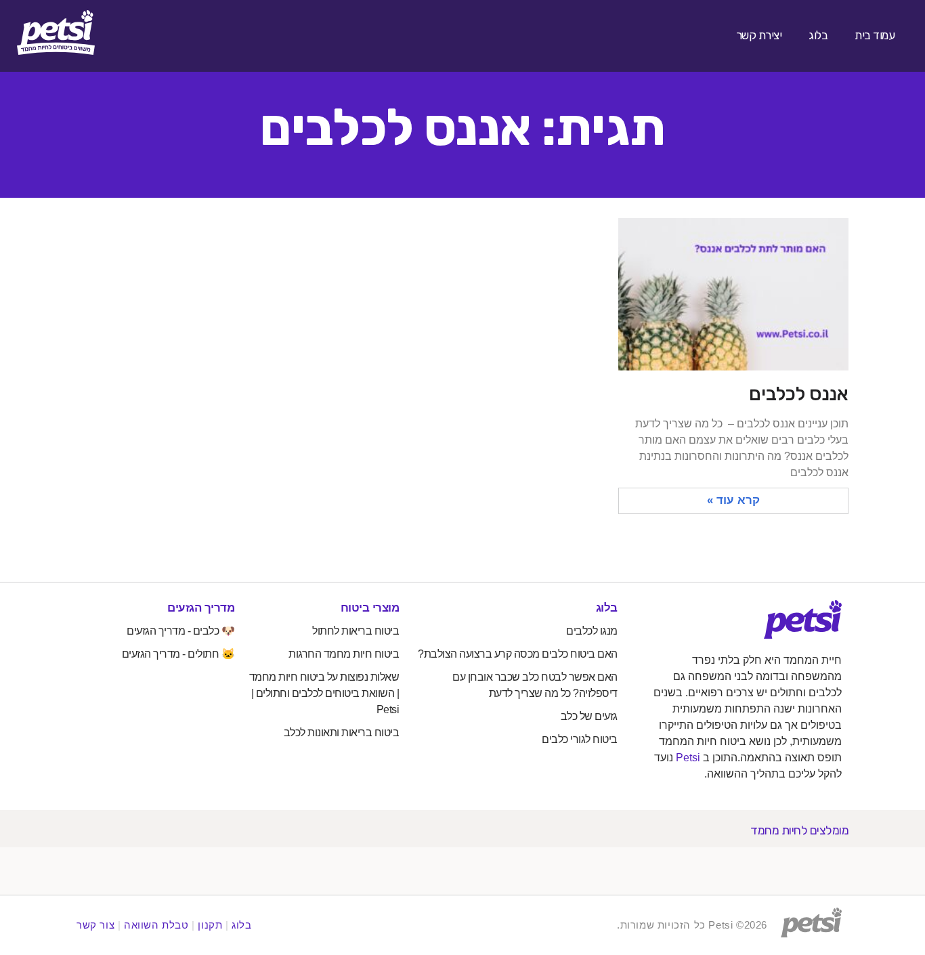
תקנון (210, 925)
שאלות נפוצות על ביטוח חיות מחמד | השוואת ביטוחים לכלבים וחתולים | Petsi (324, 693)
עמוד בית (875, 35)
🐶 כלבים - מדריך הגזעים (180, 631)
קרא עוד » (733, 500)
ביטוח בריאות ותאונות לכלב (342, 732)
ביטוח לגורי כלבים (580, 739)
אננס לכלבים (798, 394)
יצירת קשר (759, 35)
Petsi (688, 757)
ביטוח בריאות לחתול (355, 631)
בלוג (818, 35)
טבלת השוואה (156, 925)
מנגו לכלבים (592, 631)
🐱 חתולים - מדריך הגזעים (178, 654)
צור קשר (95, 925)
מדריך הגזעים (200, 607)
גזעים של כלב (589, 716)
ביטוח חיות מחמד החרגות (343, 654)
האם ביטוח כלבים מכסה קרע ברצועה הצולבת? (518, 654)
